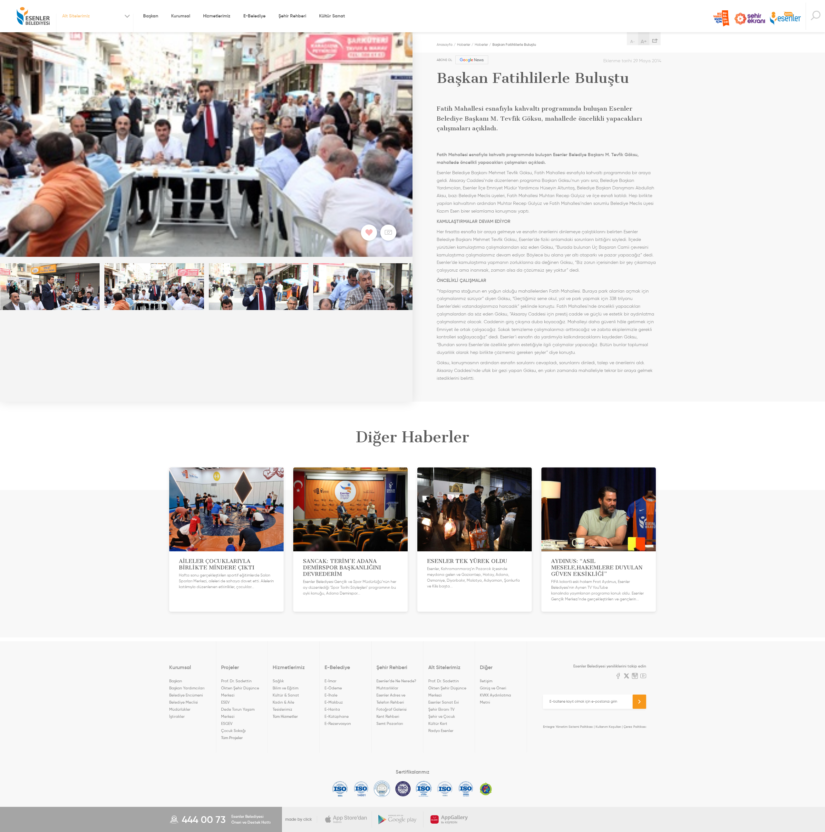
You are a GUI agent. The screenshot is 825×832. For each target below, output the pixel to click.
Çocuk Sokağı (233, 730)
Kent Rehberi (387, 716)
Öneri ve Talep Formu (721, 18)
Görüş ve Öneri (493, 688)
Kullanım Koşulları (608, 727)
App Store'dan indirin (346, 819)
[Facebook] (618, 676)
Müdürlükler (179, 709)
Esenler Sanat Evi (443, 702)
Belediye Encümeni (186, 695)
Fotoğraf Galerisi (391, 709)
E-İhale (331, 695)
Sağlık (278, 680)
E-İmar (330, 680)
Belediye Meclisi (183, 702)
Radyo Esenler (785, 19)
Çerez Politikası (635, 727)
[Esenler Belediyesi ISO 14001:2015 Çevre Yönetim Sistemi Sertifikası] (361, 789)
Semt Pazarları (389, 723)
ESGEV (226, 723)
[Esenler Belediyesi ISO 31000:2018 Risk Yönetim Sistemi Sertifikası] (424, 789)
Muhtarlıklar (387, 688)
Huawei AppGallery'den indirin (449, 819)
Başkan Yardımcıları (187, 688)
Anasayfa (444, 44)
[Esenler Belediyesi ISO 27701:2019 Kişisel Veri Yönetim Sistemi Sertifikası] (403, 789)
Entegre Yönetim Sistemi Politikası (568, 727)
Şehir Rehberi (292, 16)
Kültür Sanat (332, 16)
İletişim (486, 680)
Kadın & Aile (283, 702)
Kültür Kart (437, 723)
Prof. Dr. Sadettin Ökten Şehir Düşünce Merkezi (240, 687)
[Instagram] (635, 676)
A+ (644, 41)
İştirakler (177, 716)
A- (632, 41)
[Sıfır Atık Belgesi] (486, 789)
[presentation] (22, 287)
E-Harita (332, 709)
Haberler (463, 44)
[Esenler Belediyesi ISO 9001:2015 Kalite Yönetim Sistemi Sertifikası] (340, 789)
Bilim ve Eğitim (285, 688)
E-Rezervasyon (338, 723)
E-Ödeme (333, 688)
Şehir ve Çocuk (441, 716)
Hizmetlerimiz (216, 16)
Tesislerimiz (282, 709)
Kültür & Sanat (286, 695)
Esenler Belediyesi (33, 16)
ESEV (225, 702)
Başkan (150, 16)
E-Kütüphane (337, 716)
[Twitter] (626, 676)
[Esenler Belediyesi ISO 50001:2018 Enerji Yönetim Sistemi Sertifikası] (466, 789)
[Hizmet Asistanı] (815, 16)
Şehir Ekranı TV (749, 18)
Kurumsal (180, 16)
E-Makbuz (334, 702)
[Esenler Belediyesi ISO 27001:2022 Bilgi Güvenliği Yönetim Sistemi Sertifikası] (382, 789)
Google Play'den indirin (397, 819)
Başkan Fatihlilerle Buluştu (514, 44)
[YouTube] (643, 676)
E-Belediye (254, 16)
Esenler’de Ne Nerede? (396, 680)
